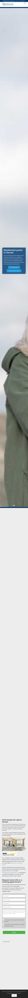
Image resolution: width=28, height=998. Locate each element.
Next (23, 844)
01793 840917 (21, 1)
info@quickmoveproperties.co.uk (10, 1)
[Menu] (24, 3)
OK (14, 995)
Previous (5, 844)
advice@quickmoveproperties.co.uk (10, 872)
